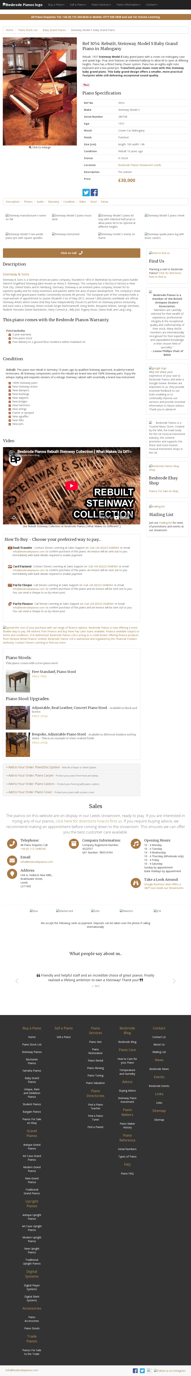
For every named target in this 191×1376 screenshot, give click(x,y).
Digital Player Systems (32, 1287)
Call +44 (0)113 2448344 (104, 547)
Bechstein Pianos (32, 1061)
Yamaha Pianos (31, 1070)
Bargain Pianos (32, 1111)
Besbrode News (159, 1069)
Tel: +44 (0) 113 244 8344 (72, 17)
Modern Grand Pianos (32, 1169)
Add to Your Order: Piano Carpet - (53, 775)
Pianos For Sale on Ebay (163, 491)
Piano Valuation (95, 1083)
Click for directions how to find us (165, 274)
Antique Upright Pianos (32, 1216)
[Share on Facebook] (94, 192)
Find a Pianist (95, 1127)
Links (159, 1102)
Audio (40, 201)
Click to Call (69, 253)
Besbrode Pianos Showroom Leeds (139, 165)
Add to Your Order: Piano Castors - (53, 784)
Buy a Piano (55, 4)
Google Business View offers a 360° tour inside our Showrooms (164, 886)
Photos (28, 201)
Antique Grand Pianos (31, 1146)
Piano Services (100, 4)
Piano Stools (32, 1328)
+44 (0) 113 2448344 (33, 848)
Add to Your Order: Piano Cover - (51, 792)
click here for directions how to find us (89, 821)
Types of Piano (127, 1156)
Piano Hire (95, 1042)
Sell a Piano (77, 4)
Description (13, 201)
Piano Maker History (127, 1125)
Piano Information (128, 4)
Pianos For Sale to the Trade (31, 1352)
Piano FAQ (127, 1173)
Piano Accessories (32, 1319)
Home (9, 30)
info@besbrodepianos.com (29, 551)
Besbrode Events (159, 1086)
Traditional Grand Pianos (32, 1191)
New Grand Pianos (32, 1180)
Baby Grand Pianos (54, 30)
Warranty (53, 201)
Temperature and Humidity (127, 1072)
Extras (104, 201)
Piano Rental (95, 1060)
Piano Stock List (28, 30)
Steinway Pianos (32, 1052)
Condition (69, 201)
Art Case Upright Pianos (32, 1228)
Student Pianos (32, 1104)
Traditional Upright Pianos (32, 1261)
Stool (93, 201)
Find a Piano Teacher (95, 1106)
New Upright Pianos (31, 1250)
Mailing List (159, 1052)
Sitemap (159, 1119)
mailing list (165, 522)
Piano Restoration (95, 1051)
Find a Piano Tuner (95, 1117)
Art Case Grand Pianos (32, 1157)
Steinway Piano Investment (127, 1100)
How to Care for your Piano (127, 1060)
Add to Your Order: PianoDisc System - (52, 767)
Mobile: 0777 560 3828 (107, 17)
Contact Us (159, 1037)
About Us (159, 1044)
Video (82, 201)
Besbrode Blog (127, 1042)
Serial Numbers (127, 1149)
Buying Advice (127, 1090)
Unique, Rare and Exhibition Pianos (32, 1092)
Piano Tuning (95, 1075)
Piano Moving (95, 1068)
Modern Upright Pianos (31, 1239)
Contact (151, 4)
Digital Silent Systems (31, 1298)
